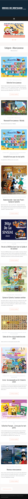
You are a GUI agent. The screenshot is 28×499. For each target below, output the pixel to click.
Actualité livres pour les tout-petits (14, 156)
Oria (21, 495)
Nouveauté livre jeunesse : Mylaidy (14, 120)
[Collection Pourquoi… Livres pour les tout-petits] (14, 409)
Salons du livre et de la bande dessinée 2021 (14, 337)
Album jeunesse (16, 79)
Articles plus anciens (7, 489)
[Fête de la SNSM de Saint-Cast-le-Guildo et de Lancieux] (14, 229)
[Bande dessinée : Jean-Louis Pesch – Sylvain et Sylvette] (14, 179)
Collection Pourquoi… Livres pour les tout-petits (14, 426)
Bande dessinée (19, 152)
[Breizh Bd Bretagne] (14, 8)
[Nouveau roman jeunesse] (14, 454)
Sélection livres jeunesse (14, 82)
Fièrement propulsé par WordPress (8, 495)
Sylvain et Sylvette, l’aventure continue (14, 297)
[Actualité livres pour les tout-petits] (14, 139)
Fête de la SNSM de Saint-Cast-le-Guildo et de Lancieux (14, 247)
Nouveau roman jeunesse (14, 469)
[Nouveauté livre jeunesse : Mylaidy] (14, 107)
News (20, 79)
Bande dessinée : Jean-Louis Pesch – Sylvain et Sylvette (14, 200)
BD (18, 153)
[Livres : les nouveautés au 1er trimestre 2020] (14, 360)
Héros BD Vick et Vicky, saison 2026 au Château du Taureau (14, 36)
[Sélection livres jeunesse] (14, 66)
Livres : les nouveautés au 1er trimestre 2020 (14, 381)
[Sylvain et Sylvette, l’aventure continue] (14, 279)
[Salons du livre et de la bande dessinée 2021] (14, 322)
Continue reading (14, 94)
